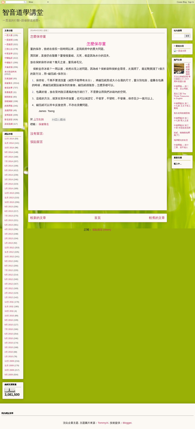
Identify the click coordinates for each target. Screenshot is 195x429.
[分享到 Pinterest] (64, 119)
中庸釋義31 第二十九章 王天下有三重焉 (182, 105)
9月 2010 (9, 320)
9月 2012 (9, 261)
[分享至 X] (58, 119)
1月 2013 (9, 243)
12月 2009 (9, 361)
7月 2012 (9, 270)
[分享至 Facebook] (61, 119)
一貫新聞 (9, 40)
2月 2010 (9, 352)
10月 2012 (9, 256)
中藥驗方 (9, 62)
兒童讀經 (9, 78)
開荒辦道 (9, 97)
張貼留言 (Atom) (101, 229)
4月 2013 (9, 229)
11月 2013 (9, 197)
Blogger (127, 422)
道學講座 (9, 115)
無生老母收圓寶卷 (182, 113)
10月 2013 (9, 202)
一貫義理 (9, 44)
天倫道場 (9, 67)
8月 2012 (9, 266)
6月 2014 (9, 166)
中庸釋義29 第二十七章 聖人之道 (181, 119)
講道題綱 (9, 124)
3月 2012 (9, 288)
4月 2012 (9, 284)
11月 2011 (9, 306)
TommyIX (103, 422)
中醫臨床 (9, 58)
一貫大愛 (9, 35)
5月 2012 (9, 279)
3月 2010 (9, 347)
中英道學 (9, 53)
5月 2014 (9, 170)
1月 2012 (9, 297)
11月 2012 (9, 252)
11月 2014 (9, 143)
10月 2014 (9, 147)
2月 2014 (9, 184)
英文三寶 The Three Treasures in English (181, 96)
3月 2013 (9, 234)
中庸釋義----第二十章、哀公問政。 (182, 87)
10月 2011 (9, 311)
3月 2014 (9, 179)
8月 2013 (9, 211)
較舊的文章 (157, 218)
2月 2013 (9, 238)
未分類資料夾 (11, 72)
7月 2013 (9, 216)
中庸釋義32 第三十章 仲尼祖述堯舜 (182, 126)
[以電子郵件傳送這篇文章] (53, 119)
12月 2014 (9, 138)
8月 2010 (9, 324)
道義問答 (9, 110)
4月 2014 (9, 175)
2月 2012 (9, 293)
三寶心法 (9, 49)
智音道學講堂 (22, 12)
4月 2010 (9, 343)
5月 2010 (9, 338)
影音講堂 (9, 119)
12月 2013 (9, 193)
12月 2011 (9, 302)
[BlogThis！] (56, 119)
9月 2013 (9, 206)
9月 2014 (9, 152)
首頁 (97, 218)
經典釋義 (9, 106)
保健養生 (44, 124)
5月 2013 (9, 225)
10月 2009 (9, 370)
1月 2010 (9, 356)
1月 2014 (9, 188)
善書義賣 (9, 92)
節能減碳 (9, 101)
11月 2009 (9, 365)
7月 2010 (9, 329)
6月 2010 (9, 334)
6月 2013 (9, 220)
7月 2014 (9, 161)
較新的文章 (38, 218)
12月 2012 (9, 247)
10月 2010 (9, 316)
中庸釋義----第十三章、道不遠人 (181, 146)
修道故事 (9, 88)
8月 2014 (9, 157)
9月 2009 (9, 374)
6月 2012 (9, 275)
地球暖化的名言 (181, 140)
